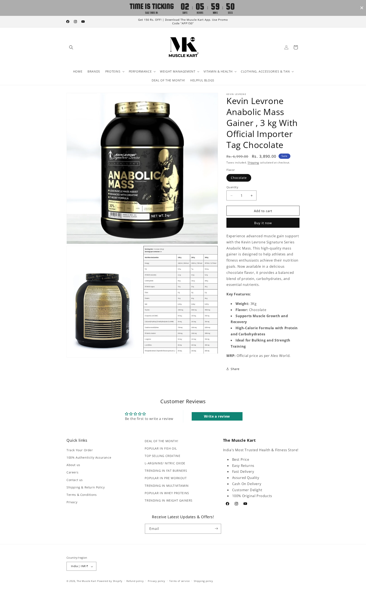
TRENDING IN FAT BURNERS (166, 471)
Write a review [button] (217, 416)
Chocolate (239, 178)
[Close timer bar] (361, 8)
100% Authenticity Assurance (89, 458)
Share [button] (235, 369)
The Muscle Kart (87, 581)
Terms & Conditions (82, 495)
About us (73, 465)
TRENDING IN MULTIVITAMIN (167, 486)
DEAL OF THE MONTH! (161, 441)
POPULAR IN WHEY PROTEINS (167, 493)
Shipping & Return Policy (86, 487)
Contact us (75, 480)
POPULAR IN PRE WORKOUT (166, 478)
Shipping (253, 162)
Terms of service (179, 581)
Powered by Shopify (109, 581)
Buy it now (263, 223)
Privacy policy (156, 581)
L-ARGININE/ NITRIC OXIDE (165, 463)
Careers (72, 472)
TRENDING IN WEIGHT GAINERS (169, 500)
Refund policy (135, 581)
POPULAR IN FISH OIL (161, 448)
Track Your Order (80, 450)
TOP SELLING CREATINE (162, 456)
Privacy (72, 502)
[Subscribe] (216, 528)
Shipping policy (203, 581)
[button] (71, 47)
